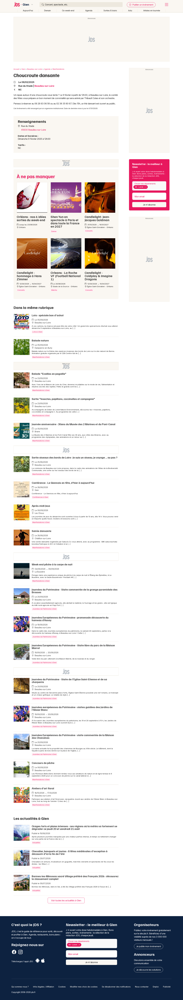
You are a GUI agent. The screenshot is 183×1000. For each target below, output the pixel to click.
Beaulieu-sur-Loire (34, 69)
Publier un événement (142, 4)
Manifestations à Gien (41, 357)
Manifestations (58, 69)
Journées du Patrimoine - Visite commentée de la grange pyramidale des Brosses (74, 590)
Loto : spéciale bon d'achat (48, 315)
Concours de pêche (43, 762)
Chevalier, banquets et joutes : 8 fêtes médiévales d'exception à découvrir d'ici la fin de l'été (69, 852)
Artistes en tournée (151, 10)
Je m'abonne (149, 204)
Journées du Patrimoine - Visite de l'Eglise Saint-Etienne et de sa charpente (69, 680)
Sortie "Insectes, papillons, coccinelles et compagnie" (63, 398)
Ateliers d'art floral (43, 788)
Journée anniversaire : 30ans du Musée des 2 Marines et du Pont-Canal (73, 424)
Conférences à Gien (40, 497)
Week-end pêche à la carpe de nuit (52, 564)
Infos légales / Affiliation (43, 987)
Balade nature (40, 340)
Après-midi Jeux (41, 505)
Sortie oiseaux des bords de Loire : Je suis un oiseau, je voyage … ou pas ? (74, 457)
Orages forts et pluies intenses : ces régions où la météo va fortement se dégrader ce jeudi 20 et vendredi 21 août (74, 827)
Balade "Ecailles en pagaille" (49, 373)
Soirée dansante (41, 530)
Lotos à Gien (37, 332)
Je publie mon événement (148, 946)
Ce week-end (68, 10)
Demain (47, 10)
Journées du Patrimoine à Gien (44, 609)
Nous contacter (142, 987)
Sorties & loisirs (110, 10)
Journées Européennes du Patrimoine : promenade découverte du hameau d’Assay (70, 618)
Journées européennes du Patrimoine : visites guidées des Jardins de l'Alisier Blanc (72, 708)
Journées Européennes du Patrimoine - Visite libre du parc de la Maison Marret (73, 646)
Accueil (16, 69)
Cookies (62, 987)
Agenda (88, 10)
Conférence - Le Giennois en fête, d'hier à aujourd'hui (63, 482)
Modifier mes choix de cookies (84, 987)
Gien (26, 4)
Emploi (156, 987)
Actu (130, 10)
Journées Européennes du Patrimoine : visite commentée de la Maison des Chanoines (73, 736)
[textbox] (149, 187)
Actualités (36, 843)
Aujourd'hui (28, 10)
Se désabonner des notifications (116, 987)
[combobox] (149, 186)
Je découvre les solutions (148, 969)
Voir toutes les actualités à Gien (66, 900)
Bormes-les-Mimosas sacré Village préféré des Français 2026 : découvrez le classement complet (75, 877)
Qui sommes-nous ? (20, 987)
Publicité (167, 987)
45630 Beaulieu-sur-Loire (33, 129)
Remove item (145, 187)
